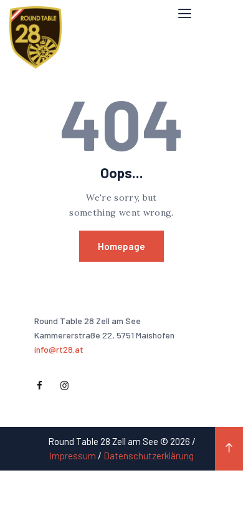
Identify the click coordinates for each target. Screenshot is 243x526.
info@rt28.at (58, 349)
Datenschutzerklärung (148, 455)
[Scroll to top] (229, 449)
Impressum (72, 455)
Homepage (121, 246)
